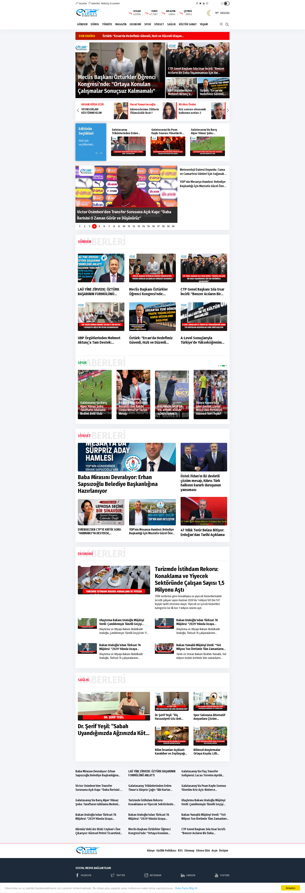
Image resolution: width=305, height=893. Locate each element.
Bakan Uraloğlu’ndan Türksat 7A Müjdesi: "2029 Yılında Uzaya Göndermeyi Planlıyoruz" (197, 624)
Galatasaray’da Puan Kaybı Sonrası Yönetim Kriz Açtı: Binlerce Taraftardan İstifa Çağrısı (128, 135)
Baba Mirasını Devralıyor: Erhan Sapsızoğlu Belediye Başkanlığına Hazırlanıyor (118, 484)
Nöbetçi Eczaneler (110, 3)
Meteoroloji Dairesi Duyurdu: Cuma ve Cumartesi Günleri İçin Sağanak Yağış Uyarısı (202, 172)
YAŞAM (204, 24)
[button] (77, 111)
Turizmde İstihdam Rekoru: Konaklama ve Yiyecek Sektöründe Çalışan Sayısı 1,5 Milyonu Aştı (207, 135)
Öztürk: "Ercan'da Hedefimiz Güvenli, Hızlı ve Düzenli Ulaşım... (143, 36)
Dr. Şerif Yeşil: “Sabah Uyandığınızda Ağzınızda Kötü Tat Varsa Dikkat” (113, 733)
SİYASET (159, 24)
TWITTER (120, 875)
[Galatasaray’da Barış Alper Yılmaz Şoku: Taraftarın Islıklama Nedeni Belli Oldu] (168, 146)
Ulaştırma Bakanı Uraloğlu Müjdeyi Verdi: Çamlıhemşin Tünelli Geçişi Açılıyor (121, 624)
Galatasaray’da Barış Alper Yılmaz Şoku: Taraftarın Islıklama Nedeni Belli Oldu (164, 135)
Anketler (95, 3)
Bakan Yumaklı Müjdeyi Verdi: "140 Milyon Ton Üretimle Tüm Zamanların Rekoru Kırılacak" (200, 649)
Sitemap (189, 850)
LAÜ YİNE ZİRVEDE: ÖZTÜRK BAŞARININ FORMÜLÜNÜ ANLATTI (98, 291)
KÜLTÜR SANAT (188, 24)
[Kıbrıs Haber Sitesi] (88, 12)
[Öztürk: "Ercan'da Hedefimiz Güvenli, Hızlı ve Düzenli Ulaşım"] (214, 88)
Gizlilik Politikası (166, 850)
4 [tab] (225, 365)
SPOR (147, 24)
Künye (151, 850)
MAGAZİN (120, 24)
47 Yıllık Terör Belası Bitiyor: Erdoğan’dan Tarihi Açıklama (203, 532)
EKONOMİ (135, 24)
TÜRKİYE (107, 24)
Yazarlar (82, 3)
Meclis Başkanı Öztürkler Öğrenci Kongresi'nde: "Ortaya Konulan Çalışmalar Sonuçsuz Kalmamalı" (150, 291)
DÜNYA (95, 24)
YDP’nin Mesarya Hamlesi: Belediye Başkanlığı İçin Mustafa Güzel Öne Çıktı (202, 184)
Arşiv (214, 850)
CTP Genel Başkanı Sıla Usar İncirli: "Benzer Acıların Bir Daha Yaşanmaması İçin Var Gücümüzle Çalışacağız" (202, 291)
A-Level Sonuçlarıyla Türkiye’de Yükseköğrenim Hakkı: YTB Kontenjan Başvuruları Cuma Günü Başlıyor (201, 340)
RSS (180, 850)
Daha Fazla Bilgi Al (186, 888)
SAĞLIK (171, 24)
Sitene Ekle (203, 850)
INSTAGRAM (155, 875)
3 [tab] (222, 365)
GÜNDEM (82, 24)
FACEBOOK (86, 875)
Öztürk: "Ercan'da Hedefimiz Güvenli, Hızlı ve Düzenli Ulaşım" (151, 340)
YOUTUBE (225, 875)
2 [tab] (220, 365)
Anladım (290, 888)
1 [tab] (218, 365)
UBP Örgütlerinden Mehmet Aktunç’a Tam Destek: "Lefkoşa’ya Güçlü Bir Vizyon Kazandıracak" (100, 340)
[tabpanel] (86, 394)
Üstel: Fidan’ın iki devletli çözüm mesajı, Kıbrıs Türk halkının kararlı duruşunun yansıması (201, 483)
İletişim (223, 850)
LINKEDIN (190, 875)
